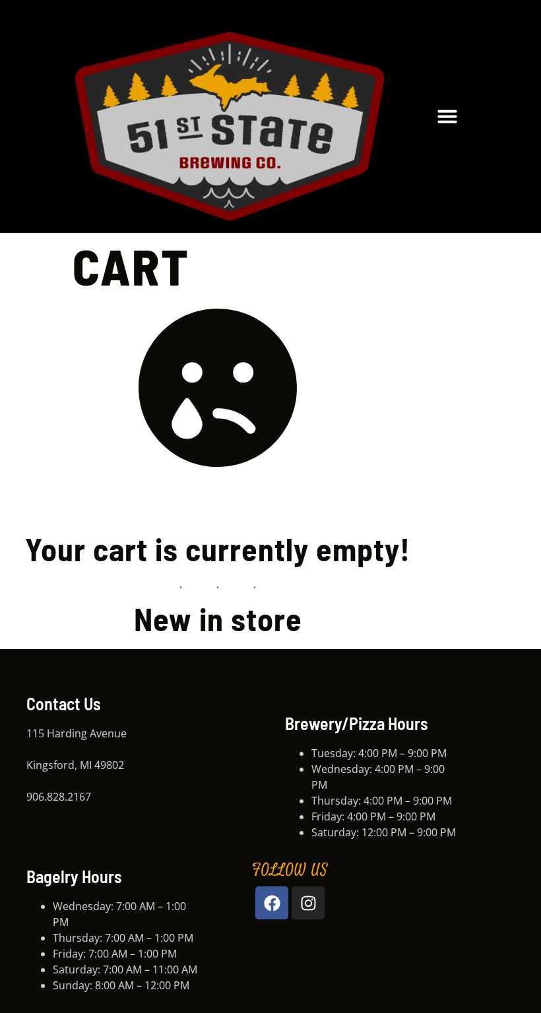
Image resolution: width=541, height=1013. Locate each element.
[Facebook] (271, 902)
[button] (447, 116)
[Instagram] (308, 902)
